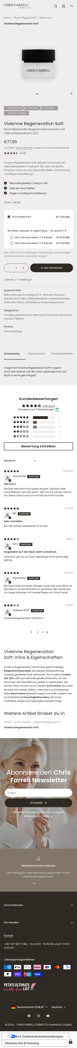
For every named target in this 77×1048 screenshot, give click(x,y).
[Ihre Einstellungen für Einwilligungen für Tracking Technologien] (70, 1041)
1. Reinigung (14, 107)
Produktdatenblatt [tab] (62, 353)
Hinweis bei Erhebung (22, 1043)
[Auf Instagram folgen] (38, 1015)
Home (7, 17)
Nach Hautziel (22, 722)
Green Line (45, 17)
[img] (11, 471)
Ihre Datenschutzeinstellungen (39, 1036)
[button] (21, 417)
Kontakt (8, 935)
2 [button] (37, 632)
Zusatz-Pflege (17, 113)
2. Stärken (32, 107)
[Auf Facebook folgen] (29, 1015)
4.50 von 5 (48, 406)
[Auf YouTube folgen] (48, 1015)
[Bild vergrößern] (71, 93)
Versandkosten (24, 147)
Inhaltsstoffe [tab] (36, 353)
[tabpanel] (38, 371)
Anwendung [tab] (11, 353)
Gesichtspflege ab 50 (47, 722)
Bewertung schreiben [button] (38, 446)
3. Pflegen (48, 107)
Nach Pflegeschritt (25, 17)
